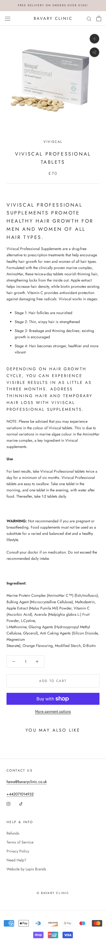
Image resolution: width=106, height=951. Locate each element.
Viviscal (52, 141)
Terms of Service (20, 842)
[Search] (89, 18)
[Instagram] (8, 803)
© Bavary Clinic (53, 893)
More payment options (53, 711)
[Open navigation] (7, 18)
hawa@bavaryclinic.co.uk (27, 781)
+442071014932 (20, 794)
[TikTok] (21, 803)
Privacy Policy (18, 851)
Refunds (13, 833)
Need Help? (16, 860)
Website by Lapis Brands (26, 869)
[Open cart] (98, 18)
